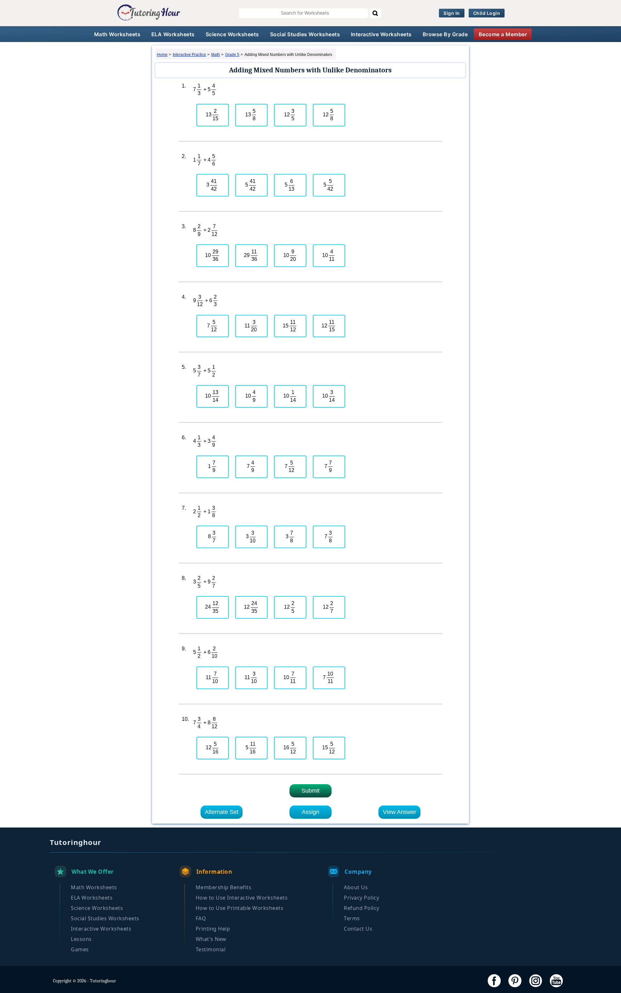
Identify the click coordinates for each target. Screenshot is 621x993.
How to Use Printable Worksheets (240, 908)
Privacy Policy (361, 897)
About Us (356, 887)
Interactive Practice (189, 54)
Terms (352, 918)
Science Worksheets (232, 34)
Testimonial (211, 949)
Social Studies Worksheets (305, 34)
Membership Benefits (224, 887)
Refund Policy (361, 908)
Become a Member (503, 34)
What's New (211, 939)
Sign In (451, 13)
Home (162, 54)
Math (215, 54)
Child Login (486, 13)
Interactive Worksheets (381, 34)
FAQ (201, 918)
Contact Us (358, 928)
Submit (310, 790)
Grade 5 (232, 54)
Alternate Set (221, 812)
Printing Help (213, 928)
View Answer (399, 812)
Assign (310, 812)
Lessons (81, 939)
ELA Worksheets (173, 34)
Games (80, 949)
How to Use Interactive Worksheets (242, 897)
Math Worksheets (117, 34)
